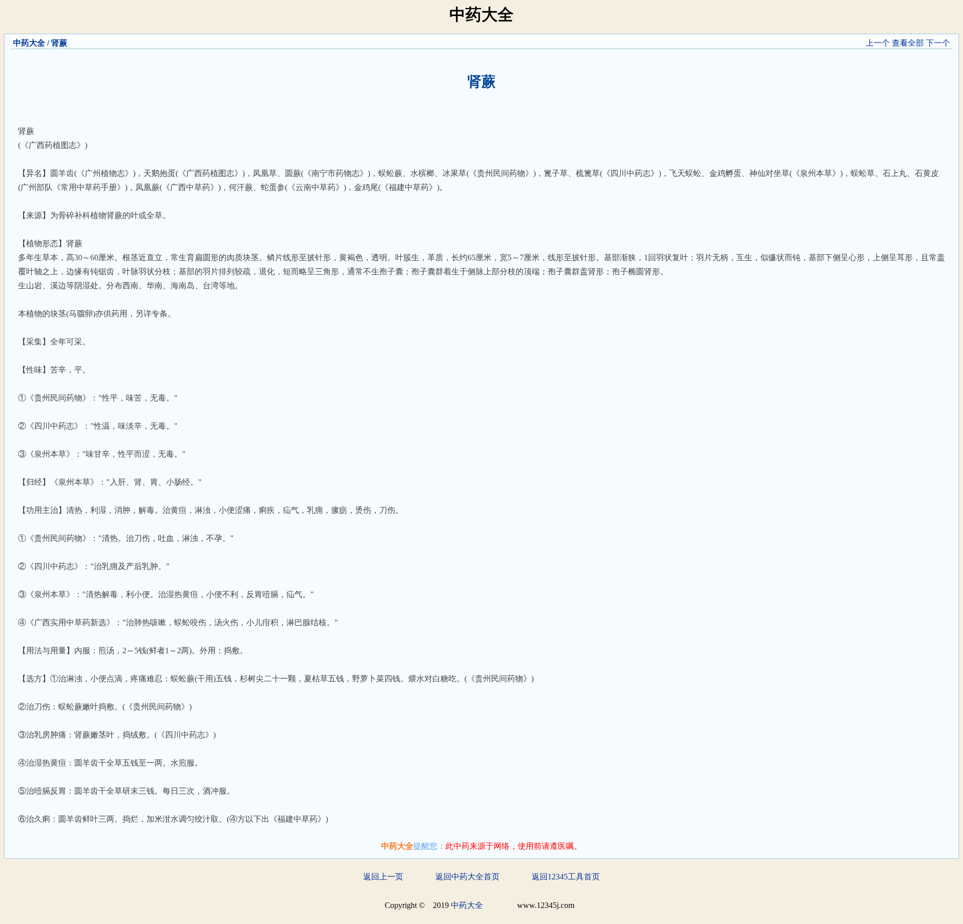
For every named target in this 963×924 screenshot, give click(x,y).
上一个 (878, 43)
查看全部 (908, 43)
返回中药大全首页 (467, 876)
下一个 (938, 43)
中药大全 (29, 43)
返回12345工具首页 (566, 876)
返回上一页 (383, 876)
